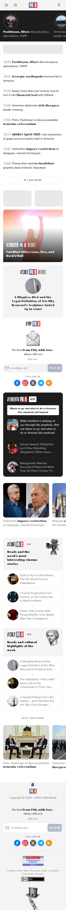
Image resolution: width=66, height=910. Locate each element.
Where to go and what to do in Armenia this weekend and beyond (33, 410)
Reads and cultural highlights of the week (22, 646)
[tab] (25, 888)
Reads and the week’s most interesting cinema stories (22, 558)
